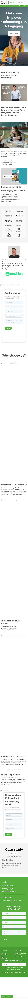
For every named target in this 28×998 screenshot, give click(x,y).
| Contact (25, 5)
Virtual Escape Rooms (7, 888)
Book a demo (14, 33)
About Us (3, 953)
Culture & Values (4, 5)
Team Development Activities (9, 886)
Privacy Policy (18, 955)
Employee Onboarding (7, 890)
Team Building (20, 5)
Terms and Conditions (20, 953)
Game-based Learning (7, 885)
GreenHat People (4, 2)
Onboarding (12, 5)
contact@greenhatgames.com (13, 900)
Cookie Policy (18, 956)
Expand (4, 867)
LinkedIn (3, 957)
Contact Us (4, 955)
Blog (2, 956)
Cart (11, 2)
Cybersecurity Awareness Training (10, 891)
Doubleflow (4, 958)
